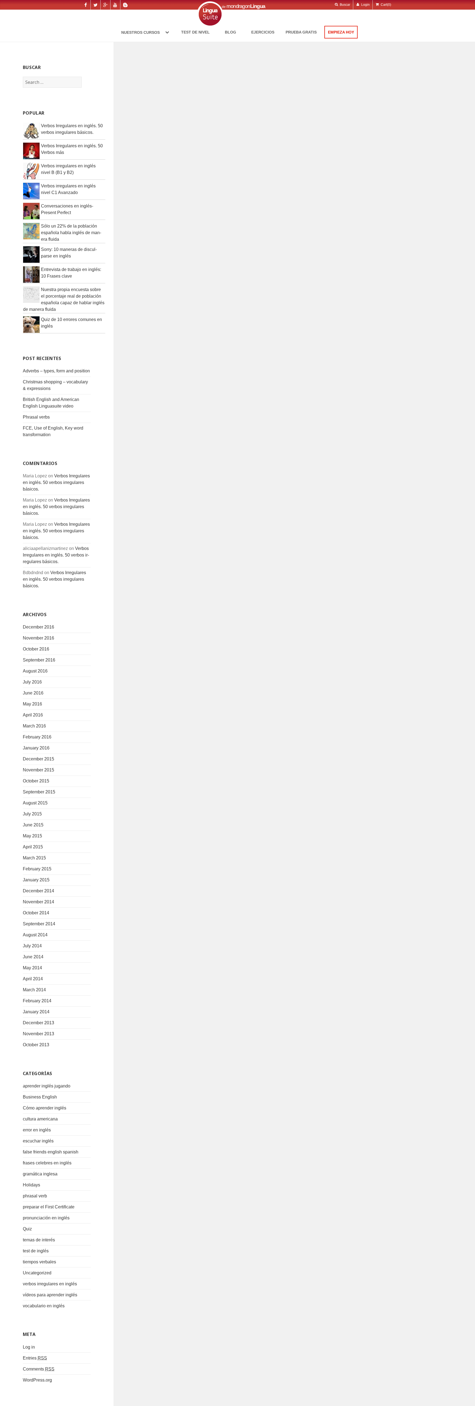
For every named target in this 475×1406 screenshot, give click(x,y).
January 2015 (36, 880)
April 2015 (33, 847)
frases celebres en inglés (47, 1163)
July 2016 (32, 682)
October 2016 (36, 649)
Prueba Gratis (301, 32)
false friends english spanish (50, 1152)
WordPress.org (37, 1380)
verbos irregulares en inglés (50, 1284)
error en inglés (37, 1130)
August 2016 (35, 671)
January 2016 (36, 748)
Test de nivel (195, 32)
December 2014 (38, 891)
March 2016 (34, 726)
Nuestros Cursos (141, 32)
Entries (35, 1358)
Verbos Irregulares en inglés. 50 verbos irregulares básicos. (56, 482)
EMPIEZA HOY (341, 32)
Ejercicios (262, 32)
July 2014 (32, 945)
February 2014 (37, 1000)
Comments (38, 1369)
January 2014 (36, 1011)
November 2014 (38, 901)
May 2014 (32, 967)
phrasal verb (35, 1196)
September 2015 (39, 792)
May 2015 (32, 836)
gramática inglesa (40, 1174)
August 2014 (35, 934)
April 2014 (33, 978)
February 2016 (37, 737)
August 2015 (35, 803)
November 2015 (38, 770)
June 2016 (33, 693)
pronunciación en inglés (46, 1218)
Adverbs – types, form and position (56, 371)
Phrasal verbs (36, 417)
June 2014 (33, 956)
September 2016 (39, 660)
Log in (29, 1347)
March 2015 (34, 858)
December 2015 (38, 759)
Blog (230, 32)
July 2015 (32, 814)
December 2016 (38, 627)
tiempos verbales (39, 1262)
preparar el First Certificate (48, 1207)
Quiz (27, 1229)
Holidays (31, 1185)
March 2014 (34, 989)
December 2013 (38, 1022)
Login (365, 5)
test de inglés (36, 1251)
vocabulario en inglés (44, 1305)
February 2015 (37, 869)
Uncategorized (37, 1273)
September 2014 (39, 923)
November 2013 (38, 1033)
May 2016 (32, 704)
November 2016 (38, 638)
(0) (386, 5)
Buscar (344, 5)
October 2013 (36, 1044)
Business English (40, 1097)
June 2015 (33, 825)
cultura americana (40, 1119)
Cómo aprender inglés (44, 1108)
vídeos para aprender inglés (50, 1294)
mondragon (246, 6)
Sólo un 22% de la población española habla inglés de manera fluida (71, 233)
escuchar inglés (38, 1141)
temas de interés (39, 1240)
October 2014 (36, 912)
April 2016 (33, 715)
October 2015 (36, 781)
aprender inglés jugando (46, 1086)
